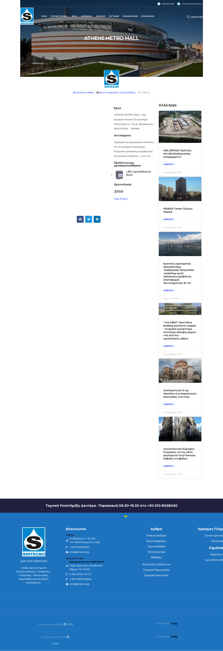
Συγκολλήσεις (128, 92)
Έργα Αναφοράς (108, 92)
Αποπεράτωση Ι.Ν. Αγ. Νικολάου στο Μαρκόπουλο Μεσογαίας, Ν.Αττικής (179, 393)
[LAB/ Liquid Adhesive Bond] (119, 175)
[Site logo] (27, 16)
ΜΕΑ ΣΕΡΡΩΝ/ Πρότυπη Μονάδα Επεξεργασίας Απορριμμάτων (177, 153)
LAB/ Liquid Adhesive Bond (138, 173)
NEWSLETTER (168, 4)
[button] (80, 219)
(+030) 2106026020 (192, 4)
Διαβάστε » (168, 164)
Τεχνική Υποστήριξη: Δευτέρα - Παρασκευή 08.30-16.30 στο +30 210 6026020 (112, 505)
